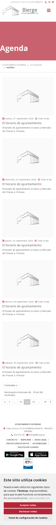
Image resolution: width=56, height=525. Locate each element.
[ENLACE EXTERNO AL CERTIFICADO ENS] (28, 463)
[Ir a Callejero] (53, 2)
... (15, 401)
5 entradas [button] (9, 385)
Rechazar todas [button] (28, 511)
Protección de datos (17, 443)
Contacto (11, 439)
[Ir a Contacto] (49, 2)
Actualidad (36, 65)
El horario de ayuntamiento (22, 123)
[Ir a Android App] (15, 454)
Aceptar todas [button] (28, 505)
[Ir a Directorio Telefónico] (46, 2)
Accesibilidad (40, 443)
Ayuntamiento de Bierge (14, 65)
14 (27, 401)
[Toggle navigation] (49, 11)
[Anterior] (4, 402)
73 (45, 401)
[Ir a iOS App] (39, 454)
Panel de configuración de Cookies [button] (28, 517)
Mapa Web (26, 439)
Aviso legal (41, 439)
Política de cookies (28, 447)
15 (33, 401)
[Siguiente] (50, 402)
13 (20, 401)
